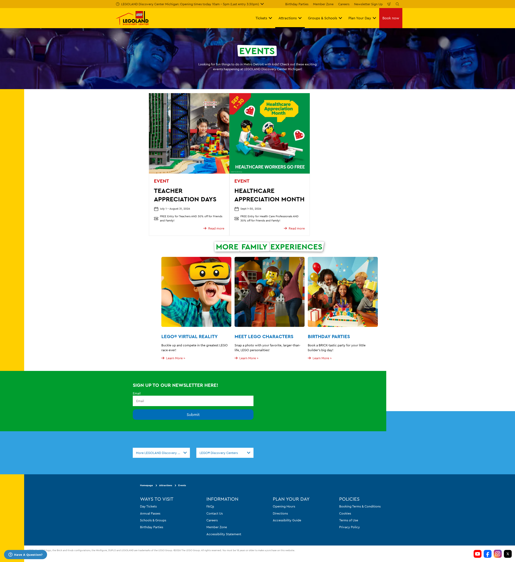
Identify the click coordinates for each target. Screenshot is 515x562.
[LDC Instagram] (498, 554)
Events (182, 485)
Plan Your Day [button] (359, 18)
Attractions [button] (287, 18)
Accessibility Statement (223, 534)
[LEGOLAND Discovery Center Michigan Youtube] (478, 554)
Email (137, 393)
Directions (280, 513)
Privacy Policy (349, 527)
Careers (343, 4)
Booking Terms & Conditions (360, 506)
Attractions (165, 485)
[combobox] (161, 453)
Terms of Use (348, 520)
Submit (193, 414)
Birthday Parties (296, 4)
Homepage (146, 485)
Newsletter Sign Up (368, 4)
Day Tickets (148, 506)
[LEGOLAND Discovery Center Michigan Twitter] (508, 554)
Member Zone (323, 4)
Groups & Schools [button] (322, 18)
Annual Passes (150, 513)
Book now (390, 18)
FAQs (210, 506)
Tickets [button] (261, 18)
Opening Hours (284, 506)
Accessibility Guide (287, 520)
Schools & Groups (153, 520)
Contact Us (214, 513)
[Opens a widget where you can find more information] (25, 555)
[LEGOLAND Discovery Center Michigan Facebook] (488, 554)
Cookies (345, 513)
